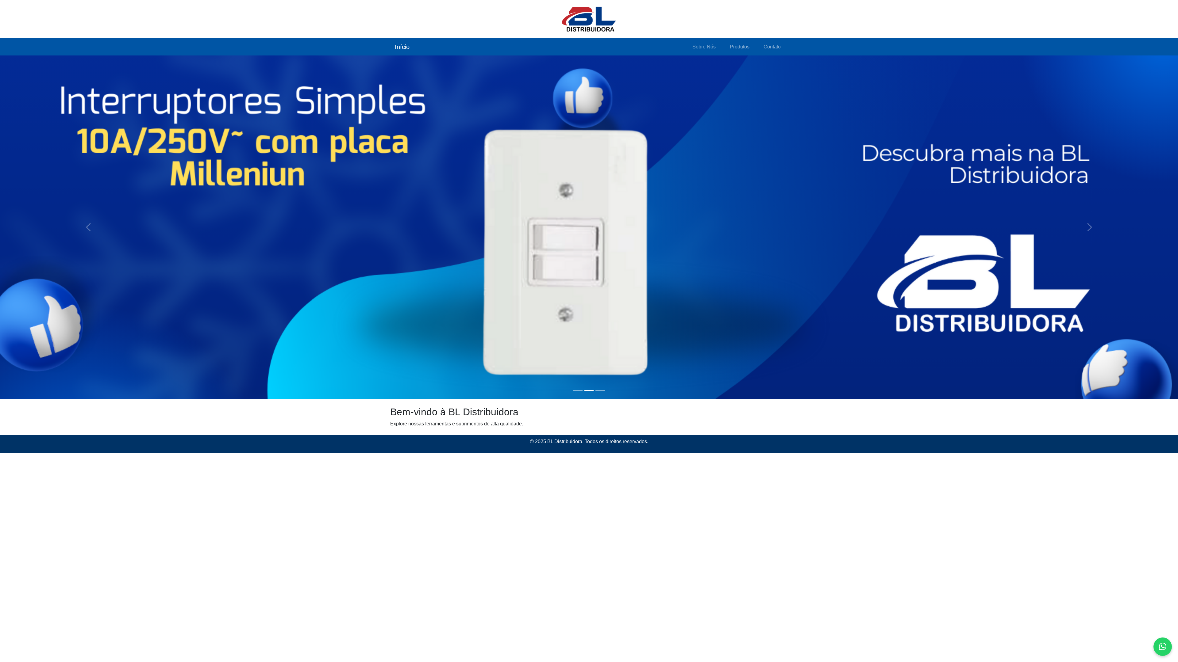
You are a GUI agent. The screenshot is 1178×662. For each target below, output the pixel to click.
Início (402, 47)
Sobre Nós (704, 46)
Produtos (739, 46)
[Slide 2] (589, 390)
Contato (772, 46)
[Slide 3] (600, 390)
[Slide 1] (578, 390)
